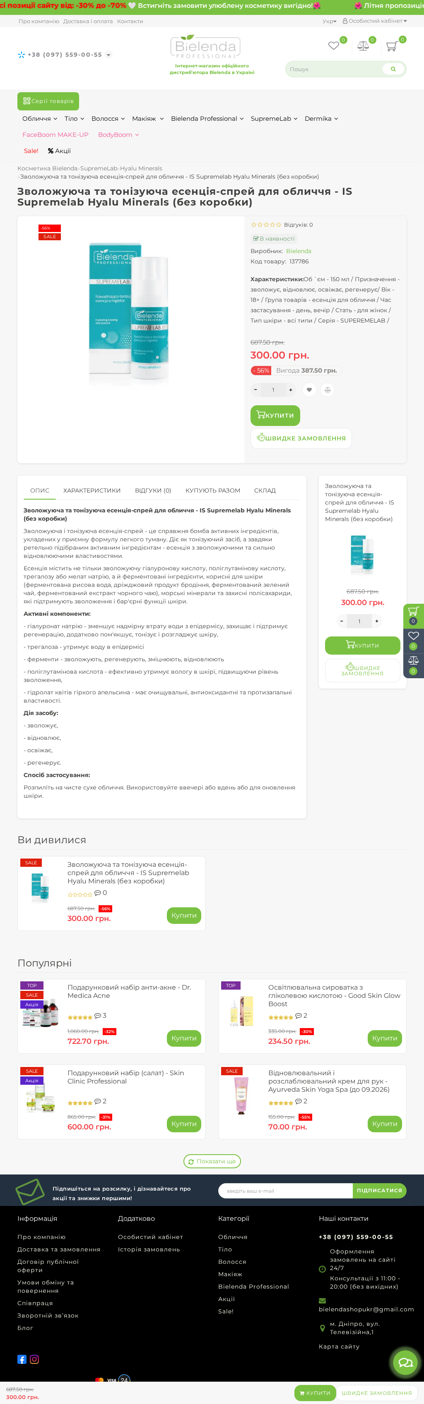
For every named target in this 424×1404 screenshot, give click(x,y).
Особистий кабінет (375, 20)
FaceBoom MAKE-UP (55, 135)
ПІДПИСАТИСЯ (379, 1190)
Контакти (130, 21)
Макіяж (144, 118)
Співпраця (35, 1303)
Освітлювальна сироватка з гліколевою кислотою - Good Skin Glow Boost (334, 995)
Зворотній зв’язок (48, 1315)
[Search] (393, 68)
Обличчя (36, 118)
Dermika (318, 118)
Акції (62, 151)
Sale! (30, 151)
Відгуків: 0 (297, 224)
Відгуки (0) (153, 490)
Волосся (105, 118)
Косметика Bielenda (47, 168)
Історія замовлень (149, 1249)
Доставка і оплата (88, 21)
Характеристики (92, 490)
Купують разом (213, 490)
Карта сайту (339, 1346)
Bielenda (298, 251)
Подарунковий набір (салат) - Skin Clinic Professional (125, 1077)
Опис (39, 490)
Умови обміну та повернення (45, 1286)
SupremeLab (271, 118)
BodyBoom (115, 135)
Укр (328, 21)
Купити (318, 1393)
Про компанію (39, 21)
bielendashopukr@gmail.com (366, 1309)
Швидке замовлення (377, 1393)
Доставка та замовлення (59, 1249)
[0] (363, 47)
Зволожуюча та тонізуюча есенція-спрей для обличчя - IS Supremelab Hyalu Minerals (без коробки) (128, 873)
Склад (265, 490)
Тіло (71, 118)
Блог (25, 1328)
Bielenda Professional (204, 118)
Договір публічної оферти (48, 1266)
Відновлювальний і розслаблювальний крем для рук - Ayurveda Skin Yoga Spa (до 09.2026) (329, 1081)
